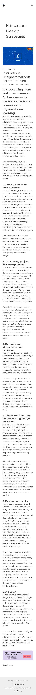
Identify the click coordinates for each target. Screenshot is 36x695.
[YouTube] (23, 684)
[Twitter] (15, 684)
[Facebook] (18, 684)
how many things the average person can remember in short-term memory (17, 444)
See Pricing (18, 691)
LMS (21, 84)
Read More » (8, 665)
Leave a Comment (10, 84)
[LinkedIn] (12, 684)
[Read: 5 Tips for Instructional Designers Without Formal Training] (18, 56)
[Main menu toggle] (32, 5)
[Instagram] (21, 684)
